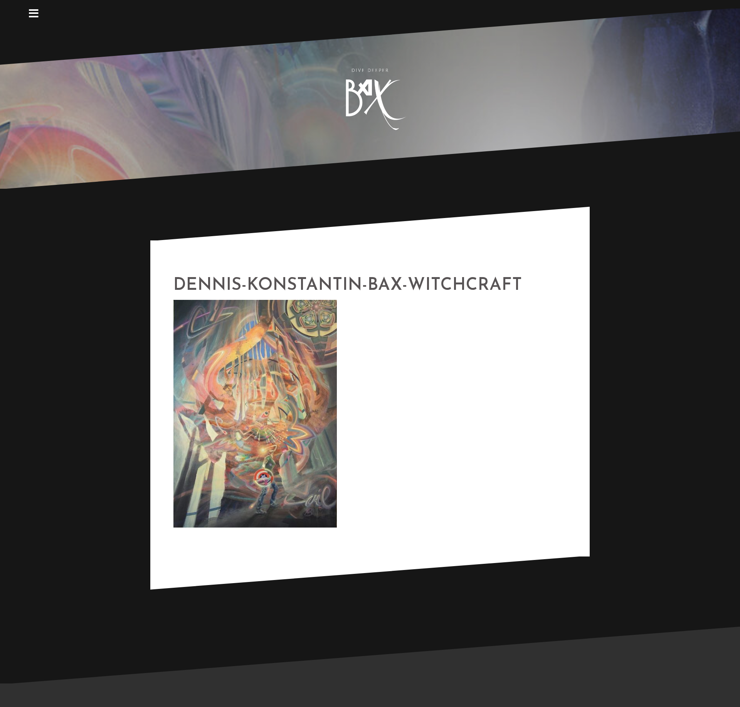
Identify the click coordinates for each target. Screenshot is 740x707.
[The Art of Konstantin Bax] (370, 98)
